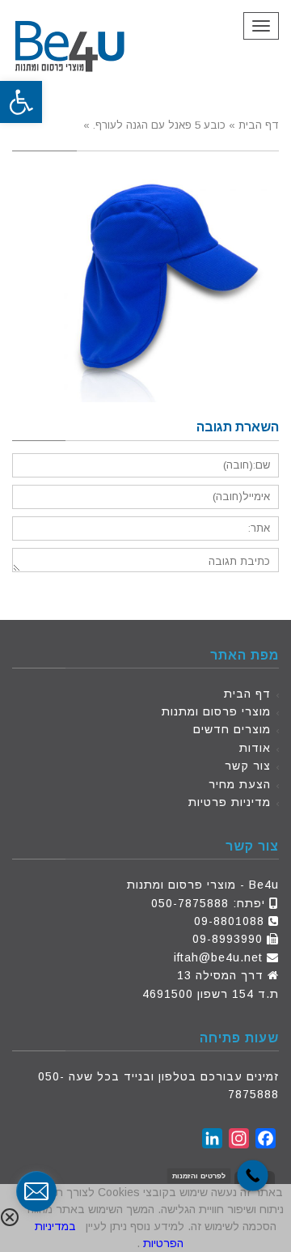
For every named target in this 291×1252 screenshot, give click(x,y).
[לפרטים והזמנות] (252, 1175)
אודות (255, 747)
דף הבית (247, 693)
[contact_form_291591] (36, 1191)
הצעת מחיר (240, 784)
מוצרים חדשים (232, 729)
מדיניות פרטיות (229, 802)
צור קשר (248, 765)
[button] (21, 102)
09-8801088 (229, 921)
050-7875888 (190, 903)
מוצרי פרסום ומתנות (216, 711)
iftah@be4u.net (218, 957)
